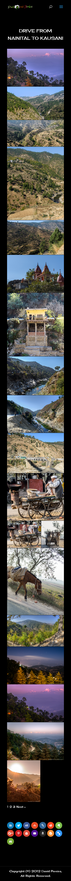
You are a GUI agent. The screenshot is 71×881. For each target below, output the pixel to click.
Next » (21, 806)
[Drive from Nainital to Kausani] (35, 67)
